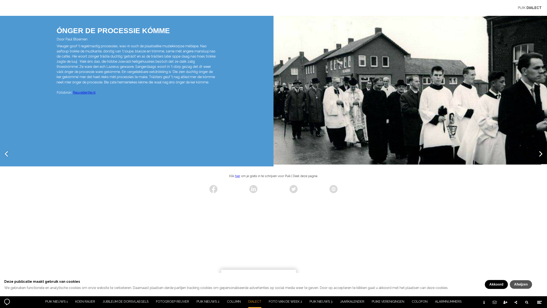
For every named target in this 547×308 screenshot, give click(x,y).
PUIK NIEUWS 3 (321, 302)
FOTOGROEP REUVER (172, 302)
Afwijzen (521, 284)
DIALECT (254, 302)
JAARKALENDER (352, 302)
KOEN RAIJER (85, 302)
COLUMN (234, 302)
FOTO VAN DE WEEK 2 (285, 302)
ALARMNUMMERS (448, 302)
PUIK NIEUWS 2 (208, 302)
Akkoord (496, 284)
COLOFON (420, 302)
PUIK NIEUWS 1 (56, 302)
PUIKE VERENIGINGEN (388, 302)
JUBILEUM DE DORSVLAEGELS (126, 302)
